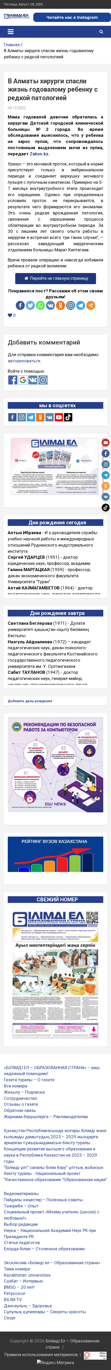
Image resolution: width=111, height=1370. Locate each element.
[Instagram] (22, 417)
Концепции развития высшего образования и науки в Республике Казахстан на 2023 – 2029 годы (50, 1155)
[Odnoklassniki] (60, 305)
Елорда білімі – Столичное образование (44, 1248)
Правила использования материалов (41, 1354)
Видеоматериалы (21, 1193)
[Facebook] (20, 305)
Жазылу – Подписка (24, 1092)
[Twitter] (30, 305)
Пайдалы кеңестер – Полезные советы (43, 1199)
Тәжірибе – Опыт (21, 1205)
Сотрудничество (20, 1098)
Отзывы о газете (21, 1104)
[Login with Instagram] (42, 379)
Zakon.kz (39, 153)
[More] (90, 305)
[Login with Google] (22, 379)
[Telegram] (80, 305)
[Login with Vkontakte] (32, 379)
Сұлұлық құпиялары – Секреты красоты (45, 1311)
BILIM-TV (13, 1299)
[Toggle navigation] (10, 32)
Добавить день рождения (30, 701)
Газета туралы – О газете (29, 1079)
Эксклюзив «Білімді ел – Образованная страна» (52, 1262)
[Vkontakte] (50, 305)
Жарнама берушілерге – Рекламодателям (46, 1116)
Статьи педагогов (22, 1242)
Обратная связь (20, 1110)
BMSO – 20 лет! (19, 1287)
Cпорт (10, 1317)
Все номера (15, 1085)
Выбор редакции (21, 1224)
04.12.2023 (17, 108)
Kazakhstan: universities (27, 1275)
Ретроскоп (14, 1293)
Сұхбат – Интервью (23, 1281)
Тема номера (17, 1268)
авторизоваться (24, 360)
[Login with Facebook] (12, 379)
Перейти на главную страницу (59, 278)
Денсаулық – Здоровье (28, 1305)
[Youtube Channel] (59, 417)
